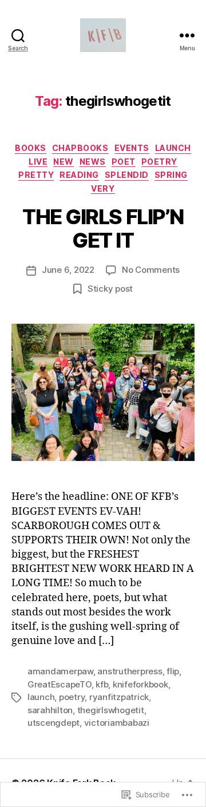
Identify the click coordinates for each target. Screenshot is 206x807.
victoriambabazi (116, 722)
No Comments (151, 269)
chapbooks (80, 148)
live (38, 161)
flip (173, 671)
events (131, 148)
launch (173, 148)
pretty (36, 175)
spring (171, 175)
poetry (159, 161)
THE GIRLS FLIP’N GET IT (102, 228)
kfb (102, 684)
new (63, 161)
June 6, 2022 (68, 269)
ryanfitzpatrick (119, 696)
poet (124, 161)
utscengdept (53, 722)
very (102, 188)
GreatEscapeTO (59, 684)
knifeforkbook (140, 684)
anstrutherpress (129, 671)
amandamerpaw (60, 671)
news (93, 161)
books (30, 148)
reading (79, 175)
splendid (127, 175)
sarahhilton (50, 710)
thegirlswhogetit (110, 710)
